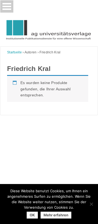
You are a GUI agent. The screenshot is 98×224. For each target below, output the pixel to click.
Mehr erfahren (56, 215)
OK (32, 215)
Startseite (14, 52)
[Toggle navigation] (6, 6)
